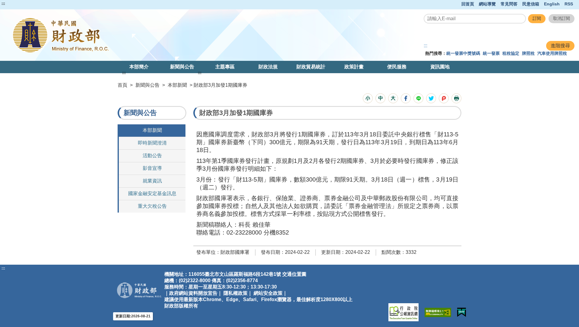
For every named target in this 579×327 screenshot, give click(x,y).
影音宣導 (152, 168)
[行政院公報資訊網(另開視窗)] (403, 312)
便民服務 (397, 66)
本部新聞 (177, 85)
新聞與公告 (182, 66)
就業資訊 (152, 180)
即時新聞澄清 (152, 142)
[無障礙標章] (438, 312)
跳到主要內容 (16, 4)
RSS (569, 4)
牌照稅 (528, 53)
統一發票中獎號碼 (463, 53)
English (552, 4)
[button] (368, 98)
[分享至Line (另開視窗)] (418, 98)
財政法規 (268, 66)
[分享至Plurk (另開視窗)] (444, 98)
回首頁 (467, 4)
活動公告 (152, 155)
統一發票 (491, 53)
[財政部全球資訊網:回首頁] (119, 35)
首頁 (122, 85)
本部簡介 (139, 66)
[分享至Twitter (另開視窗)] (431, 98)
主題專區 (225, 66)
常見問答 (509, 4)
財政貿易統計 (310, 66)
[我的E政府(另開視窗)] (461, 312)
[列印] (456, 98)
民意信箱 (530, 4)
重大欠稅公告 (152, 206)
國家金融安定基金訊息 (152, 193)
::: (3, 4)
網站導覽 (487, 4)
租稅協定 (510, 53)
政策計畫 (354, 66)
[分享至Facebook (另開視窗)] (406, 98)
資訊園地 (440, 66)
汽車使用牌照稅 (552, 53)
